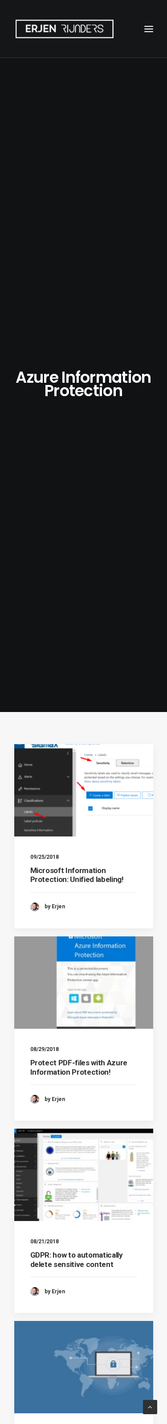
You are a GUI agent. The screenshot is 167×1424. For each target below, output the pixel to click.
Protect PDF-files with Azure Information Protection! (78, 1067)
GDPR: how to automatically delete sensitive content (76, 1259)
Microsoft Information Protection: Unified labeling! (77, 875)
